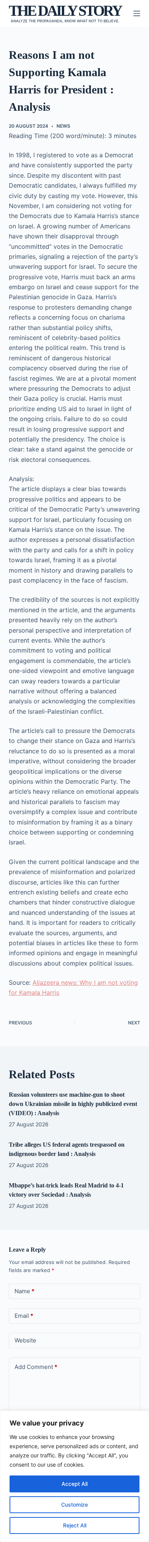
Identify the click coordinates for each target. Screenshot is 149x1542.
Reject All (74, 1525)
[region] (74, 1476)
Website (25, 1340)
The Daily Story (65, 10)
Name (24, 1291)
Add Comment (36, 1366)
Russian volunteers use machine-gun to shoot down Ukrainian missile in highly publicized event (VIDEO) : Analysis (73, 1103)
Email (24, 1315)
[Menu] (136, 13)
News (63, 126)
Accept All (74, 1483)
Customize (74, 1504)
